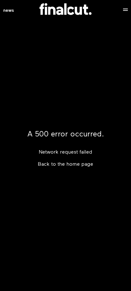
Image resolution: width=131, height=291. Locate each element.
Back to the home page (65, 164)
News (8, 9)
